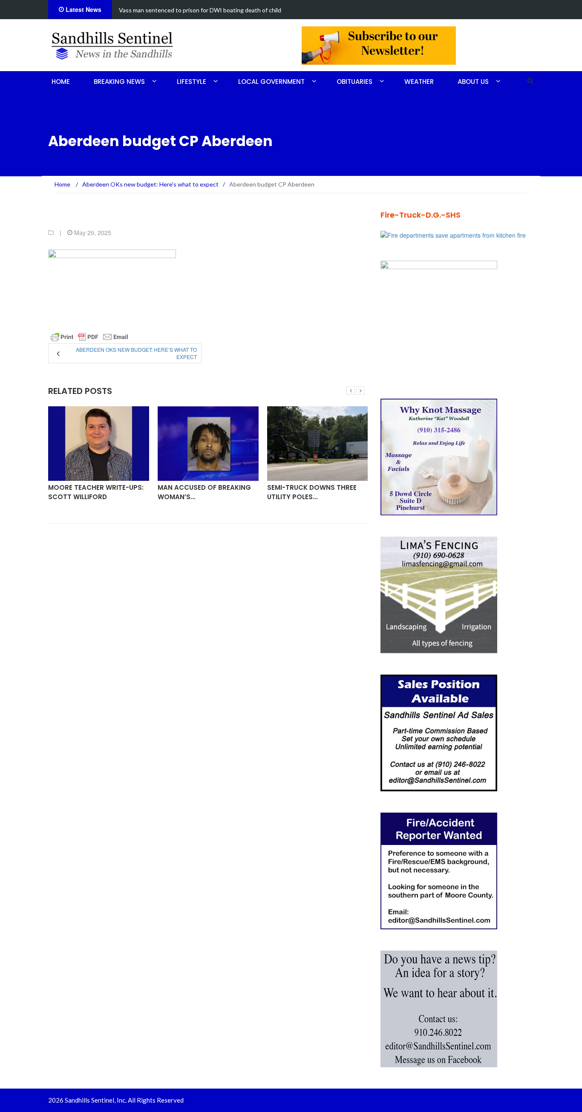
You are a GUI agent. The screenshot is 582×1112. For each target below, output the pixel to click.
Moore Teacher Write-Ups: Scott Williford (96, 492)
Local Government (271, 81)
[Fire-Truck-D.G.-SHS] (453, 234)
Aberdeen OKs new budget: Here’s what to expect (136, 353)
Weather (419, 81)
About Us (473, 81)
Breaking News (119, 81)
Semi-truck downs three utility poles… (312, 492)
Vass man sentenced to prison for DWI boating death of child (200, 10)
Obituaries (354, 81)
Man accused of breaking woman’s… (204, 492)
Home (61, 81)
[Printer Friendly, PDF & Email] (89, 336)
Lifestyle (191, 81)
